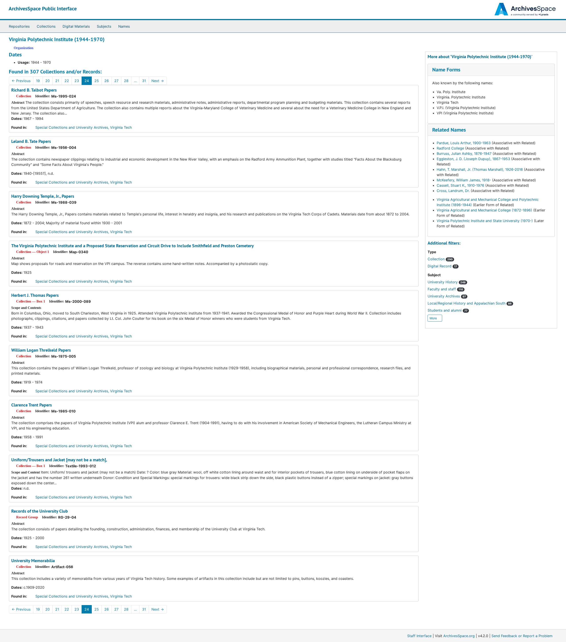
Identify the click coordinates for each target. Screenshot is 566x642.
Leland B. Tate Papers (31, 141)
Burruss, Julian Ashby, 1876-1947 (464, 153)
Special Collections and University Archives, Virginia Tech (83, 127)
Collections (46, 26)
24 (86, 81)
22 (67, 81)
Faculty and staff (445, 289)
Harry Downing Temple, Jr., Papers (42, 196)
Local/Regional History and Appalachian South (470, 303)
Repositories (19, 26)
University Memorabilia (33, 560)
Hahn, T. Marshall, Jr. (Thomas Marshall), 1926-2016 (480, 169)
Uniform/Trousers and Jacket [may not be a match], (59, 460)
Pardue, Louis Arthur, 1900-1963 (464, 143)
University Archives (447, 296)
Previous (21, 81)
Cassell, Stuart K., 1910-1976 (460, 185)
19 (38, 81)
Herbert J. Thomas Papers (35, 295)
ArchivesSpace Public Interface (43, 8)
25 (96, 81)
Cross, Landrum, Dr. (453, 190)
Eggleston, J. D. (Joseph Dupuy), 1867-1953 (473, 159)
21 (57, 81)
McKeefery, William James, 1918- (464, 180)
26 (106, 81)
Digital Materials (76, 26)
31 (144, 81)
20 (47, 81)
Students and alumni (447, 310)
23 (77, 81)
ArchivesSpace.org (459, 636)
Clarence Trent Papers (31, 405)
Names (124, 26)
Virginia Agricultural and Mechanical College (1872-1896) (484, 210)
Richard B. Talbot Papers (34, 90)
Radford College (450, 148)
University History (447, 282)
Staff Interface (419, 636)
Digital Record (442, 266)
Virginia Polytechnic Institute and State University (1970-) (485, 220)
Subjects (104, 26)
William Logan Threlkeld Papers (41, 350)
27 (116, 81)
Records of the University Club (39, 511)
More (434, 318)
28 (126, 81)
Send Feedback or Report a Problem (522, 636)
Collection (440, 259)
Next (157, 81)
